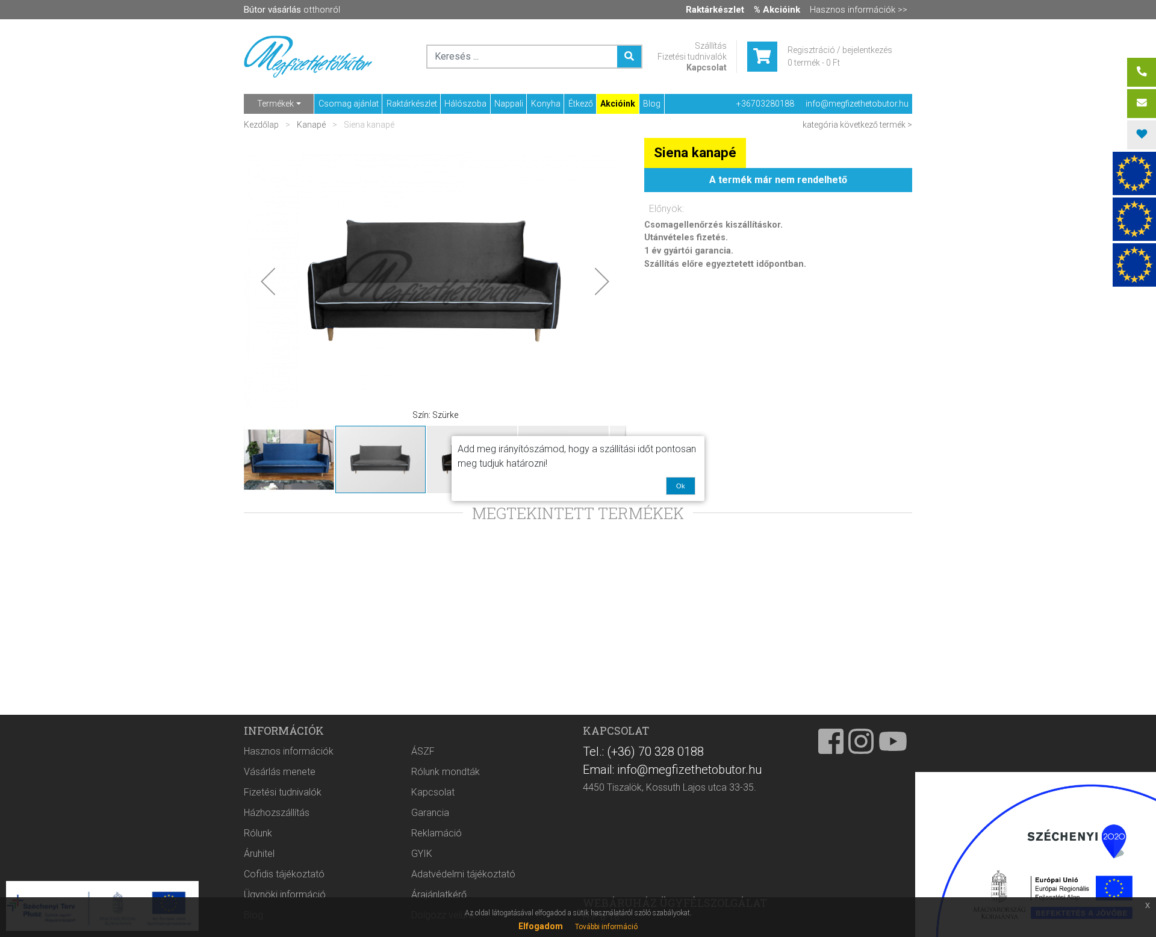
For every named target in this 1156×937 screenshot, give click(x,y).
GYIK (421, 853)
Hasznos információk (289, 751)
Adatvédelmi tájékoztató (463, 874)
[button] (268, 281)
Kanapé (311, 124)
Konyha (546, 103)
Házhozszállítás (276, 812)
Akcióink (617, 103)
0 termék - (814, 62)
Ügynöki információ (285, 894)
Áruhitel (259, 853)
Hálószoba (465, 103)
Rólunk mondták (445, 771)
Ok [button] (680, 486)
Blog (651, 103)
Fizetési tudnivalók (692, 56)
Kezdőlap (262, 124)
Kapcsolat (706, 67)
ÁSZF (423, 751)
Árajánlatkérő (439, 894)
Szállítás (711, 46)
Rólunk (258, 833)
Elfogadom (540, 926)
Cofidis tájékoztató (284, 874)
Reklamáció (436, 833)
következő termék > (876, 124)
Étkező (580, 103)
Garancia (430, 812)
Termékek (275, 103)
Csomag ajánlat (349, 103)
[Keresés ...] (629, 56)
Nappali (508, 103)
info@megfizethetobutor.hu (857, 103)
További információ (606, 927)
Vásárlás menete (279, 771)
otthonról (292, 9)
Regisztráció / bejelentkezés (840, 50)
